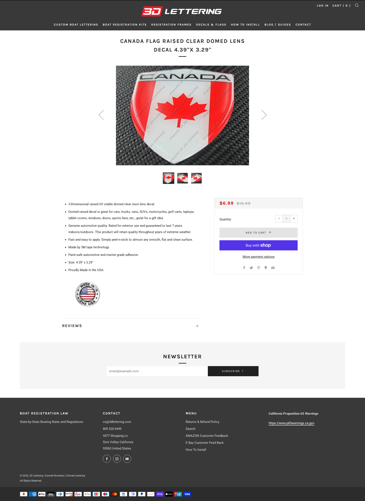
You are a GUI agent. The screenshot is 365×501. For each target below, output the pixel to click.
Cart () (341, 5)
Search (190, 429)
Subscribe (231, 371)
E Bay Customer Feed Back (205, 443)
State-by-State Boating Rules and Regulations (51, 422)
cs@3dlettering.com (117, 422)
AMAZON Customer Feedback (207, 436)
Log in (323, 5)
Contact (303, 24)
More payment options (259, 257)
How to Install (245, 24)
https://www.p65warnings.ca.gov (291, 423)
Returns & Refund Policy (202, 422)
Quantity (225, 219)
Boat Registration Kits (125, 24)
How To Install (196, 450)
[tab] (168, 178)
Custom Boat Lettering (76, 24)
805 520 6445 (112, 429)
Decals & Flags (211, 24)
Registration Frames (171, 24)
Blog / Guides (277, 24)
